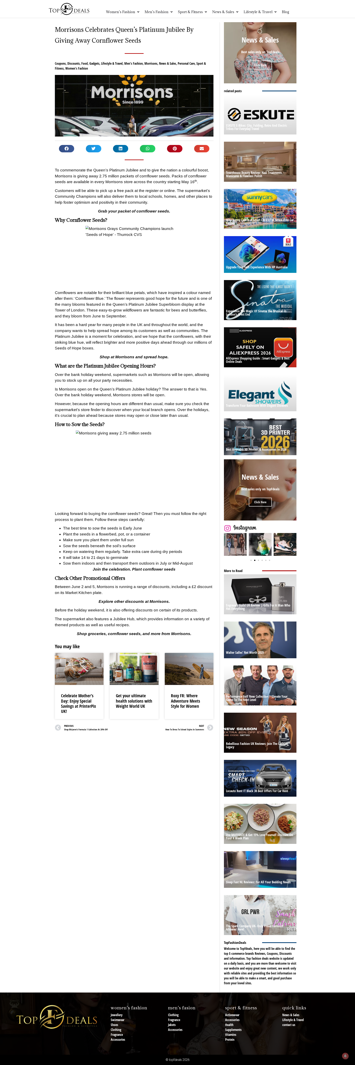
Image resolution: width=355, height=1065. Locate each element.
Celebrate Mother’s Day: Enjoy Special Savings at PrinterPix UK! (78, 703)
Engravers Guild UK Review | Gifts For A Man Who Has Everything (258, 607)
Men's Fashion (133, 63)
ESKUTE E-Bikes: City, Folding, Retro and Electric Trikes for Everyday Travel (256, 127)
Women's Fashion (76, 68)
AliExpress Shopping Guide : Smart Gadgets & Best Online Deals (257, 360)
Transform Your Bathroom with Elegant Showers (257, 405)
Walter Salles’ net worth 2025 (245, 652)
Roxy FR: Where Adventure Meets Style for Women (185, 701)
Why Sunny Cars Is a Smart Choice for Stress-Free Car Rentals (260, 221)
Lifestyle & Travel (112, 63)
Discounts (73, 63)
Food (84, 63)
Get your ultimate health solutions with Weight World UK (134, 701)
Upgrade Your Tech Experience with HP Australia (256, 267)
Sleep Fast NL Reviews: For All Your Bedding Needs (258, 882)
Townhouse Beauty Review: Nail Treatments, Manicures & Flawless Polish (254, 174)
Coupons (60, 63)
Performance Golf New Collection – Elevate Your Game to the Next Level (256, 698)
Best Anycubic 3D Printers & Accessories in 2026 (256, 449)
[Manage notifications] (345, 1056)
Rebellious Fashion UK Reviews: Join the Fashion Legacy (257, 745)
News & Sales (167, 63)
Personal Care (186, 63)
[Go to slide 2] (254, 560)
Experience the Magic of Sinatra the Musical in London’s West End (256, 313)
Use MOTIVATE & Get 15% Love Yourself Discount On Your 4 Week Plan (259, 836)
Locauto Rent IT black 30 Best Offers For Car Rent (257, 791)
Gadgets (94, 63)
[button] (66, 148)
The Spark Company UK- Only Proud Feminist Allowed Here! (254, 928)
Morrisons (150, 63)
